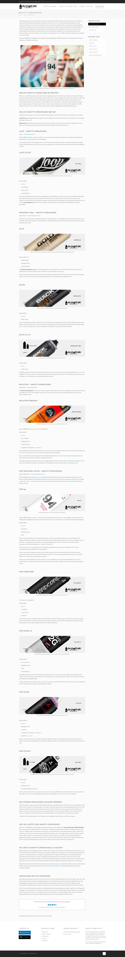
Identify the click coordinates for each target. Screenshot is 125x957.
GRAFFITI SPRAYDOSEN (94, 24)
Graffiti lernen (45, 931)
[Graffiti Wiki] (28, 6)
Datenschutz (45, 940)
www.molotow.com (32, 387)
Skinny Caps (47, 561)
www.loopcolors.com (29, 134)
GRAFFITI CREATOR (93, 52)
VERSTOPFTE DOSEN (94, 27)
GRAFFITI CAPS (92, 30)
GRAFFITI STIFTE (92, 46)
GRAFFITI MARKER (93, 40)
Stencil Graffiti (67, 461)
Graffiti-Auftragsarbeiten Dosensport (72, 931)
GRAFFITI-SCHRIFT (93, 49)
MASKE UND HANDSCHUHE (95, 55)
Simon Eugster (48, 916)
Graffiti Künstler (45, 936)
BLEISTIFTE (91, 43)
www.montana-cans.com (34, 215)
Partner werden (67, 934)
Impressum (44, 938)
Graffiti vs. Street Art (46, 934)
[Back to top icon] (104, 953)
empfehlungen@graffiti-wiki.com (50, 1)
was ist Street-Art (44, 33)
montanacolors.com (39, 474)
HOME (19, 15)
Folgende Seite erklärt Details (52, 866)
